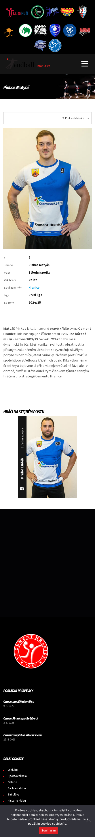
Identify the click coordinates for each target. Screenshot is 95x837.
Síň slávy (13, 794)
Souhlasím (48, 830)
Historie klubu (17, 801)
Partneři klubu (17, 788)
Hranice (34, 288)
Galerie (12, 782)
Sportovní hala (17, 776)
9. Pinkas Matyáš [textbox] (73, 118)
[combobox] (47, 118)
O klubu (13, 770)
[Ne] (89, 821)
